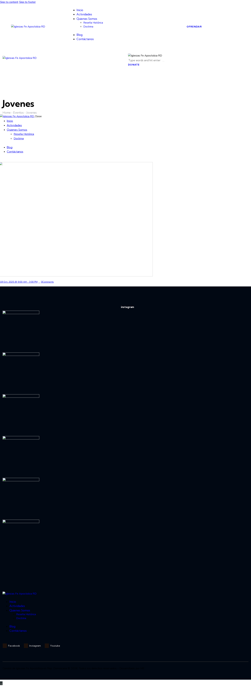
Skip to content (9, 2)
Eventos (18, 113)
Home (7, 113)
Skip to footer (27, 2)
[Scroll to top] (1, 683)
